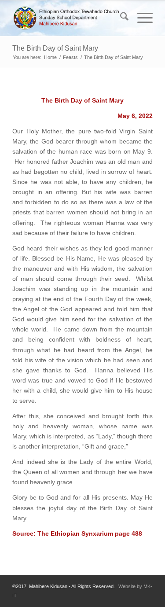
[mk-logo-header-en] (68, 18)
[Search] (119, 18)
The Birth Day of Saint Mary (55, 48)
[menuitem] (119, 18)
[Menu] (140, 18)
